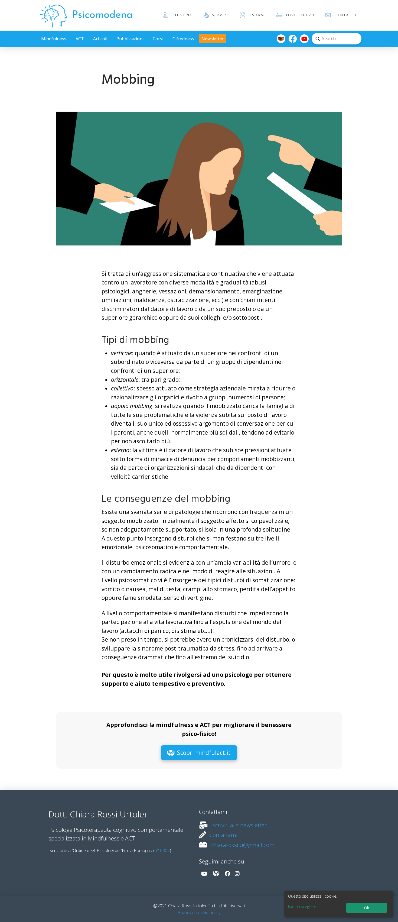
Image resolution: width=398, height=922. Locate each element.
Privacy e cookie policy (199, 912)
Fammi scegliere (302, 906)
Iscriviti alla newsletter (239, 825)
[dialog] (338, 904)
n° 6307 (162, 850)
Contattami (223, 835)
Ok (366, 907)
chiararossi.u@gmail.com (242, 845)
